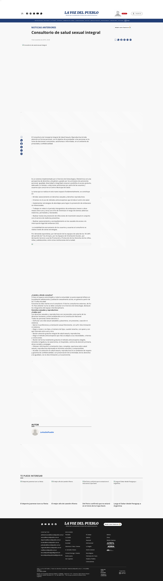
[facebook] (121, 40)
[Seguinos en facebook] (56, 524)
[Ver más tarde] (115, 40)
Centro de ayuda (103, 570)
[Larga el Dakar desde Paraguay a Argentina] (128, 491)
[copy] (131, 40)
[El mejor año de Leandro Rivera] (66, 491)
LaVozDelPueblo (47, 432)
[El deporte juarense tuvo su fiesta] (34, 491)
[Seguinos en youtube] (45, 524)
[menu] (22, 13)
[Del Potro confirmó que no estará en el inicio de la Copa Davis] (97, 491)
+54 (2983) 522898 (41, 571)
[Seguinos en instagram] (52, 524)
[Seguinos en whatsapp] (42, 524)
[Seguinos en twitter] (49, 524)
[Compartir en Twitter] (124, 40)
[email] (127, 40)
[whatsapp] (118, 40)
